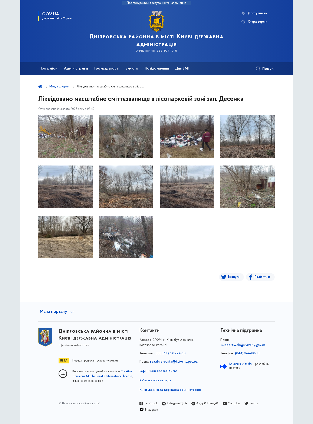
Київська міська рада (155, 380)
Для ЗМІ (182, 69)
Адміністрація (76, 69)
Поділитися (262, 277)
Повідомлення (157, 69)
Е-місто (132, 69)
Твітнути (234, 277)
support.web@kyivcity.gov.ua (243, 345)
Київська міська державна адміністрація (170, 390)
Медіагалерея (59, 86)
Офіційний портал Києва (158, 371)
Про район (48, 69)
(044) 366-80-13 (247, 353)
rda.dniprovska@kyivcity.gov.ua (174, 361)
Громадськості (106, 69)
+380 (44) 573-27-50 (170, 353)
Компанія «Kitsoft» (240, 364)
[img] (65, 136)
